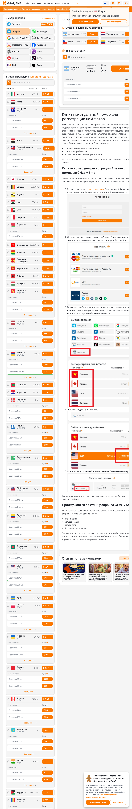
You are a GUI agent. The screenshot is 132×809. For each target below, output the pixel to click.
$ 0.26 (46, 547)
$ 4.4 (45, 340)
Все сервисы (47, 18)
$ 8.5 (45, 322)
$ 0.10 (92, 34)
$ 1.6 (45, 458)
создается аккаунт (95, 189)
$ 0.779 (46, 309)
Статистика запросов (31, 9)
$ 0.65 (46, 779)
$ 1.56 (45, 291)
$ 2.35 (46, 748)
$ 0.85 (46, 699)
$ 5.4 (45, 127)
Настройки (60, 9)
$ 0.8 (45, 372)
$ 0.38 (46, 489)
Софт (74, 3)
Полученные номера (12, 9)
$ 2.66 (46, 624)
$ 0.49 (46, 534)
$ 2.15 (46, 445)
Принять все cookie (97, 802)
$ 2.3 (45, 426)
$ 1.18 (45, 400)
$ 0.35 (46, 507)
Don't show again (113, 21)
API (33, 3)
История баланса (48, 9)
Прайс (26, 3)
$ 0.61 (46, 418)
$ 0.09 (92, 41)
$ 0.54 (46, 516)
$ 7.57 (45, 800)
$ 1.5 (45, 585)
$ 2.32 (46, 166)
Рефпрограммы (62, 3)
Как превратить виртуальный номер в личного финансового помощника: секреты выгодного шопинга (98, 577)
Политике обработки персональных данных (101, 795)
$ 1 (44, 225)
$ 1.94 (45, 566)
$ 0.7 (45, 761)
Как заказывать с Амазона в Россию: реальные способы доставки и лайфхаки (73, 577)
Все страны (48, 77)
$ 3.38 (46, 605)
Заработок (48, 3)
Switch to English (85, 21)
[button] (113, 3)
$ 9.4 (45, 636)
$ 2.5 (46, 148)
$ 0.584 (46, 476)
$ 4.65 (46, 353)
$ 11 (44, 109)
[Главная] (12, 3)
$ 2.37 (46, 668)
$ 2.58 (46, 655)
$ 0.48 (46, 717)
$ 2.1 (45, 686)
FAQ (39, 3)
